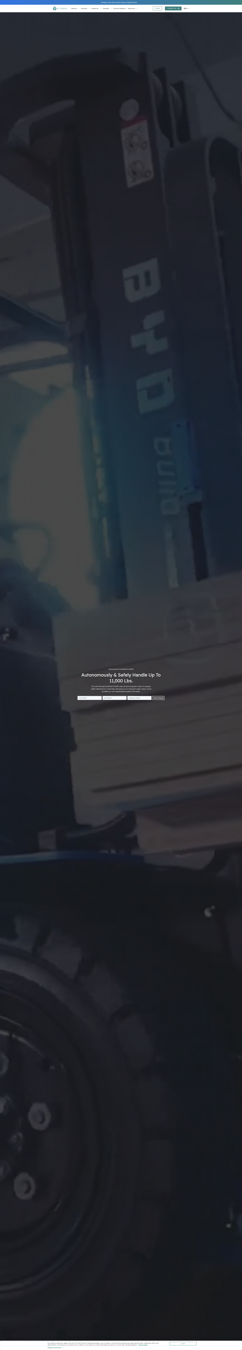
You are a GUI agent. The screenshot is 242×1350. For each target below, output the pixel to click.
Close (183, 1343)
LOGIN (157, 8)
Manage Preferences (54, 1347)
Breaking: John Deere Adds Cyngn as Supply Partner (119, 2)
